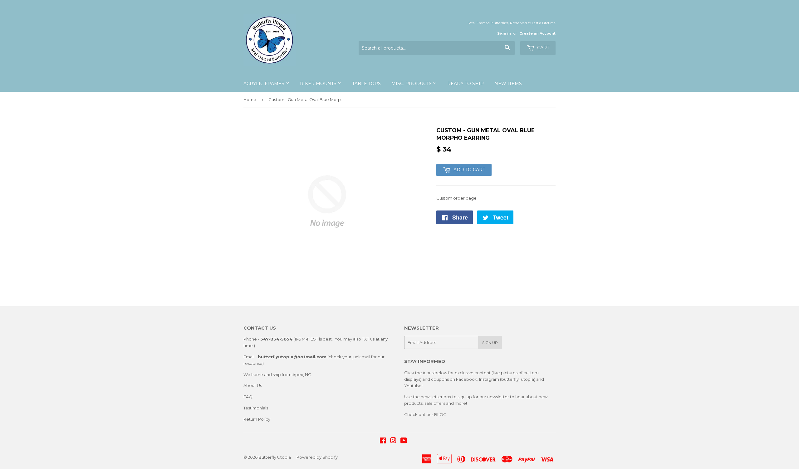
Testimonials (255, 407)
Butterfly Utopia (274, 457)
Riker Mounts (319, 83)
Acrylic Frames (264, 83)
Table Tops (366, 83)
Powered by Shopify (317, 457)
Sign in (504, 33)
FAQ (247, 396)
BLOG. (440, 414)
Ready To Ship (465, 83)
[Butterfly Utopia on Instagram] (393, 441)
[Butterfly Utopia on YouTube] (403, 441)
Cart (542, 48)
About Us (252, 385)
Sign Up (490, 342)
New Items (508, 83)
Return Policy (256, 419)
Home (249, 99)
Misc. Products (412, 83)
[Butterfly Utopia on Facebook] (383, 441)
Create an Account (537, 33)
